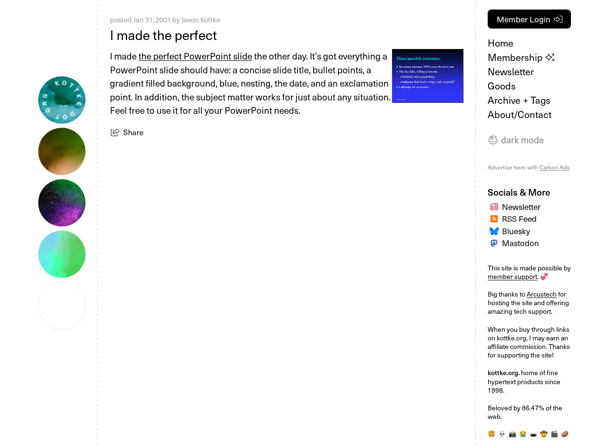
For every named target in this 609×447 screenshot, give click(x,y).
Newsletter (511, 71)
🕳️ (533, 433)
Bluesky (516, 231)
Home (500, 43)
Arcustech (542, 294)
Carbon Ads (555, 167)
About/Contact (519, 114)
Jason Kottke (200, 19)
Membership (516, 57)
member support (512, 276)
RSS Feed (519, 218)
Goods (502, 86)
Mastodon (520, 243)
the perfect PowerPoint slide (195, 55)
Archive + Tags (519, 100)
